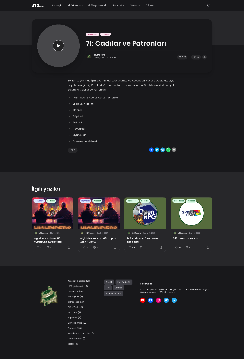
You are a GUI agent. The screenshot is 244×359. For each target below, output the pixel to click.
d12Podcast (92, 34)
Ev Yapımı (72, 312)
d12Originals (73, 296)
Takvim (149, 5)
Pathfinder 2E (123, 282)
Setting (118, 287)
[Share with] (204, 57)
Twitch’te (112, 97)
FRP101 (90, 104)
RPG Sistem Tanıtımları (79, 333)
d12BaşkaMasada (97, 5)
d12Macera (99, 55)
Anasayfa (57, 5)
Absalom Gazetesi (77, 281)
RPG (108, 287)
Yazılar (134, 5)
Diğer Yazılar (74, 307)
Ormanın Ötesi (75, 322)
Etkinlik (109, 282)
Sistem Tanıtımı (113, 293)
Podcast (117, 5)
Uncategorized (75, 338)
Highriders (39, 201)
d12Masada (74, 5)
